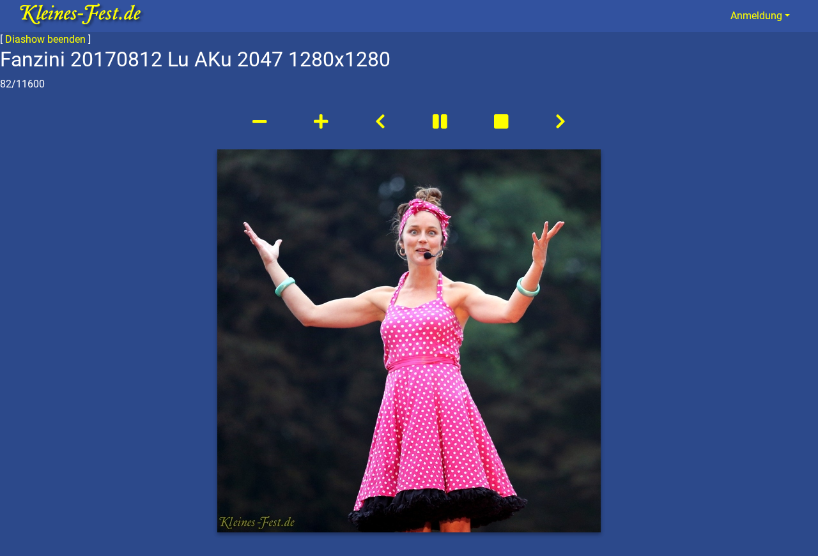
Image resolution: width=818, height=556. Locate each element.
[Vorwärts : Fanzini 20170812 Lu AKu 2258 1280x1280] (560, 121)
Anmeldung (756, 16)
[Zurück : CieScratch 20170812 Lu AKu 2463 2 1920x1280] (380, 121)
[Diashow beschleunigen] (322, 121)
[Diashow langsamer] (261, 121)
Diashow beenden (45, 39)
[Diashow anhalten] (441, 121)
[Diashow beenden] (503, 121)
